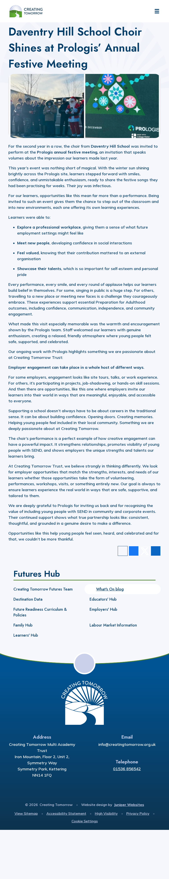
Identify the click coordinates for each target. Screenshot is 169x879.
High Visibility (106, 813)
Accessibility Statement (66, 813)
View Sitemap (26, 813)
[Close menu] (156, 11)
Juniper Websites (129, 804)
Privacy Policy (137, 813)
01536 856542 (127, 768)
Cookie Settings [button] (85, 821)
